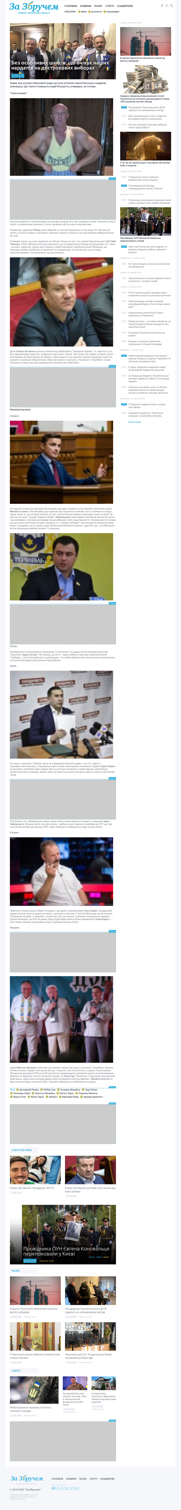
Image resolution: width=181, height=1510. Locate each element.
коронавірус (112, 11)
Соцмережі (125, 6)
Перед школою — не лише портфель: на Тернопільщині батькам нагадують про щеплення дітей (149, 324)
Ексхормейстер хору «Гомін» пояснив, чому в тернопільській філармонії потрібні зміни (75, 1399)
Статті (109, 6)
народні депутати (93, 1097)
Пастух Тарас (67, 1093)
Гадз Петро (91, 1089)
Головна (70, 6)
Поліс (98, 6)
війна (84, 11)
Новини (85, 6)
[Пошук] (171, 5)
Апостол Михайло (45, 1093)
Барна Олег (19, 1097)
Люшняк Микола (88, 1093)
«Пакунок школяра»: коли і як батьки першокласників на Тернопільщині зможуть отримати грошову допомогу (148, 390)
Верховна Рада (70, 1097)
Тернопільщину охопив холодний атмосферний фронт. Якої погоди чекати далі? (149, 304)
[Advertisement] (63, 200)
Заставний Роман (29, 1089)
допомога (96, 11)
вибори (53, 1097)
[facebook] (162, 6)
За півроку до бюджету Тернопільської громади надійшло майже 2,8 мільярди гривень (148, 378)
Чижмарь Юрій (21, 1093)
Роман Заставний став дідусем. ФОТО (32, 1187)
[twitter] (166, 6)
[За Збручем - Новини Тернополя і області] (34, 6)
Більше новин (134, 422)
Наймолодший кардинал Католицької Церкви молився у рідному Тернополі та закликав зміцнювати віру (149, 358)
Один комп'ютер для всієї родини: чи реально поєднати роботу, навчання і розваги (147, 249)
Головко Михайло (70, 1089)
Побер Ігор (49, 1089)
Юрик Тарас (37, 1097)
